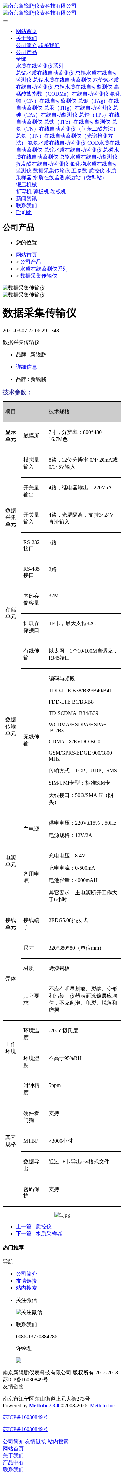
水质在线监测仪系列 (44, 269)
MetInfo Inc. (103, 1405)
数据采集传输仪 (38, 276)
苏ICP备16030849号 (25, 1417)
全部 (21, 59)
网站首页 (26, 31)
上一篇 (34, 1226)
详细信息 (26, 367)
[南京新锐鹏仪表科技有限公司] (62, 10)
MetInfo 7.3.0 (44, 1405)
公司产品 (30, 262)
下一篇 (39, 1233)
